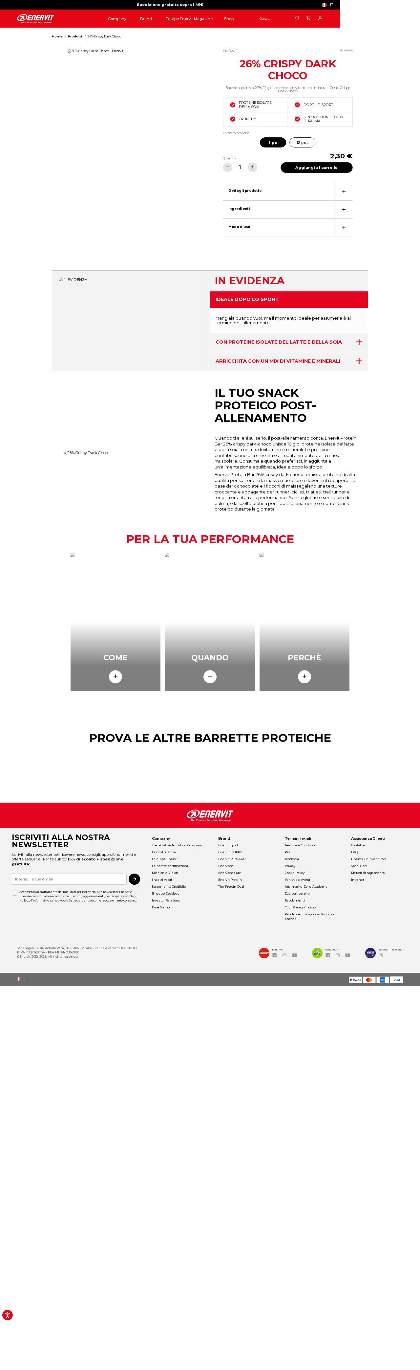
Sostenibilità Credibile (169, 886)
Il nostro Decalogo (165, 893)
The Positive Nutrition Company (177, 845)
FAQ (354, 852)
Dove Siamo (161, 907)
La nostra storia (164, 852)
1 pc (273, 142)
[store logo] (55, 19)
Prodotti (75, 36)
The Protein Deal (231, 886)
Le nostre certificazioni (170, 866)
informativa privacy (47, 900)
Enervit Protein (230, 879)
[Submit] (297, 18)
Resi (288, 852)
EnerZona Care (229, 873)
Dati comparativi (297, 893)
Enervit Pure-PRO (231, 859)
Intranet (357, 879)
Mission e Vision (165, 873)
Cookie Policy (294, 873)
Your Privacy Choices (301, 907)
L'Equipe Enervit (165, 859)
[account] (320, 17)
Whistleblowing (297, 879)
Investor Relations (166, 900)
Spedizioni (359, 866)
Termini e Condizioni (301, 845)
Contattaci (359, 845)
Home (57, 36)
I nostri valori (162, 879)
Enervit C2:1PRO (230, 852)
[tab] (287, 191)
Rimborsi (292, 859)
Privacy (290, 866)
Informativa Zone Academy (306, 886)
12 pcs (302, 142)
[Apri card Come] (115, 676)
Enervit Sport (228, 845)
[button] (329, 5)
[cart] (308, 17)
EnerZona (225, 866)
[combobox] (280, 18)
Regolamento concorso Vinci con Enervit (310, 916)
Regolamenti (295, 900)
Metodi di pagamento (367, 873)
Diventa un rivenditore (369, 859)
